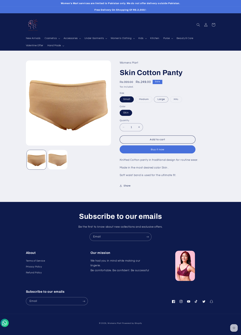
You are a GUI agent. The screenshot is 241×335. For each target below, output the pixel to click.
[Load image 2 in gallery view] (57, 159)
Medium (145, 100)
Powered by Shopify (132, 323)
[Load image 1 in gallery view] (36, 159)
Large (161, 99)
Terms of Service (35, 261)
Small (126, 99)
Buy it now (157, 149)
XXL (178, 100)
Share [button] (127, 185)
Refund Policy (34, 272)
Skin (126, 112)
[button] (52, 38)
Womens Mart (114, 323)
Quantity (124, 120)
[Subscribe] (147, 237)
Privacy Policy (34, 267)
